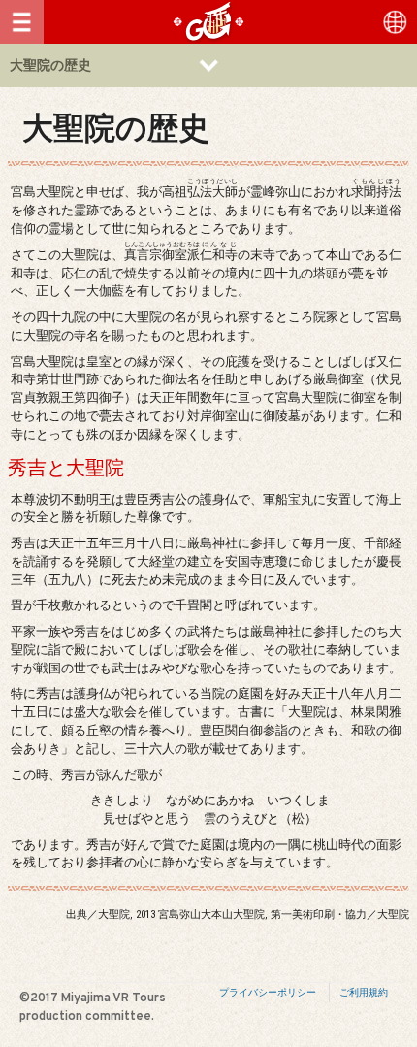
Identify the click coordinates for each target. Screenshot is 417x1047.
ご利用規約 (363, 992)
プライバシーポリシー (267, 992)
